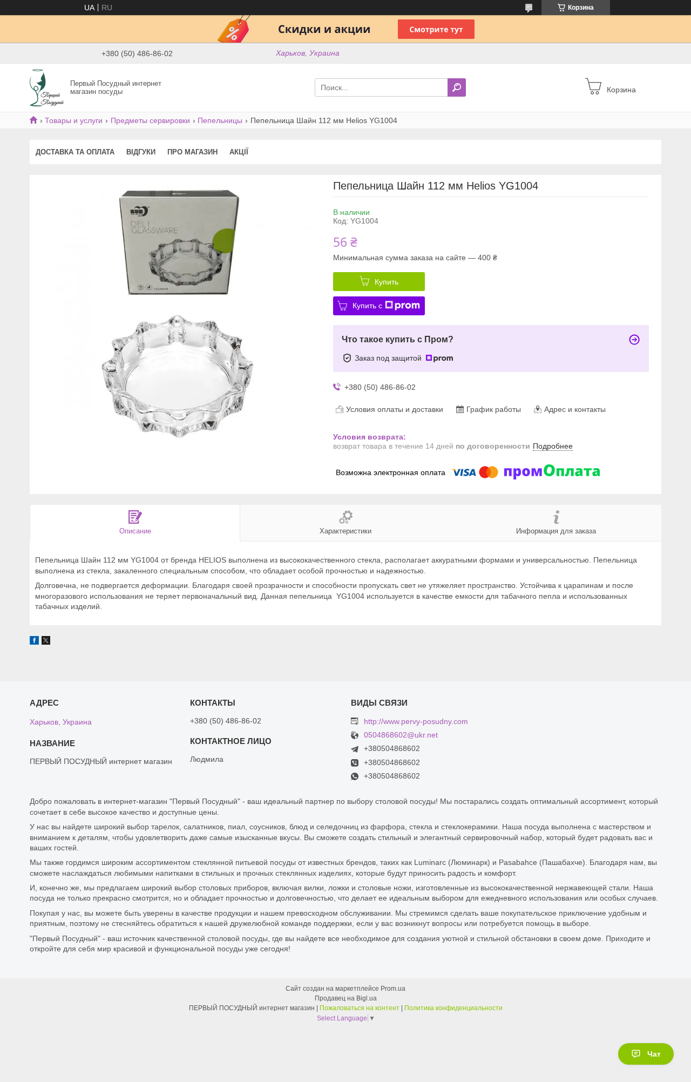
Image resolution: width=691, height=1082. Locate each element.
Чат (654, 1054)
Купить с (367, 305)
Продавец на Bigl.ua (346, 998)
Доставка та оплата (75, 152)
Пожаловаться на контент (359, 1008)
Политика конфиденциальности (453, 1008)
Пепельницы (220, 120)
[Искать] (457, 87)
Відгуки (140, 152)
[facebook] (34, 642)
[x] (46, 642)
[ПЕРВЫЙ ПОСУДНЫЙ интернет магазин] (47, 87)
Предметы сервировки (150, 120)
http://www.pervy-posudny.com (416, 721)
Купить (386, 282)
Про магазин (192, 152)
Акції (238, 152)
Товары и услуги (74, 120)
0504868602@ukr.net (401, 735)
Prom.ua (393, 988)
